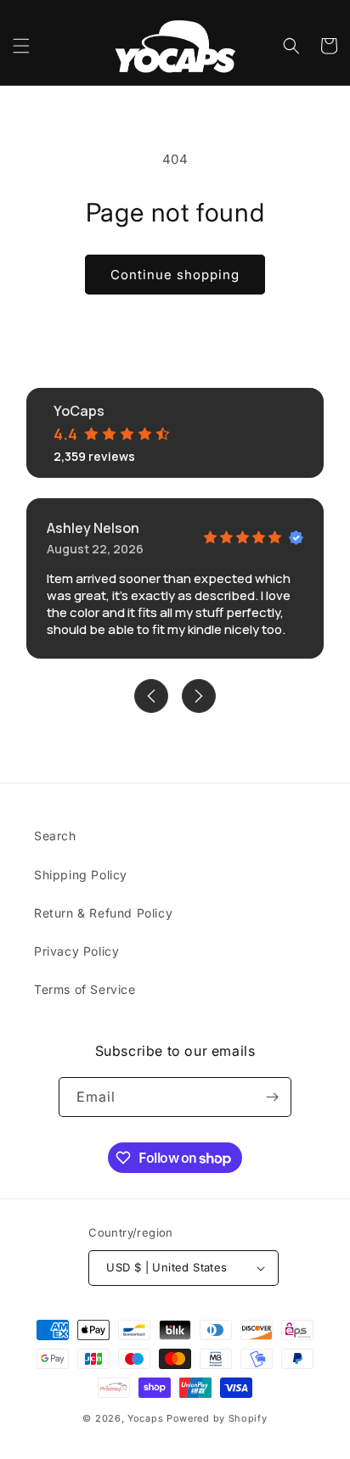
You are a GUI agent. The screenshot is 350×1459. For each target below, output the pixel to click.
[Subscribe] (272, 1097)
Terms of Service (85, 989)
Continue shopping (175, 275)
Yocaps (145, 1418)
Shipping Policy (80, 874)
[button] (21, 46)
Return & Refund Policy (103, 913)
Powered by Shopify (217, 1418)
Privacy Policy (76, 951)
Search (55, 835)
